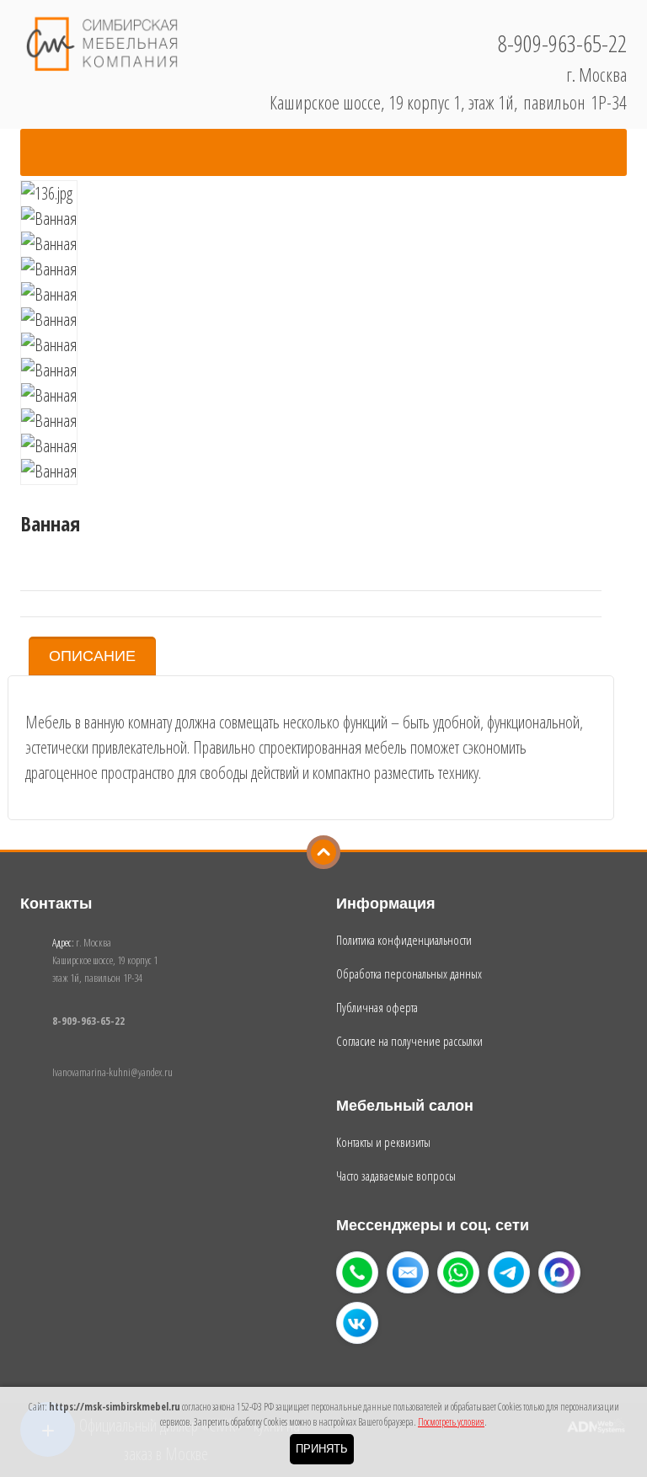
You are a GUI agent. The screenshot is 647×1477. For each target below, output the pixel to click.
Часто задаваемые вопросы (396, 1175)
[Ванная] (49, 193)
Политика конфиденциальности (404, 939)
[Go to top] (323, 852)
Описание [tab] (92, 656)
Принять (322, 1448)
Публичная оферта (377, 1007)
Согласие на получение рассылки (409, 1040)
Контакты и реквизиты (383, 1141)
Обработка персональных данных (409, 973)
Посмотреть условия (451, 1422)
